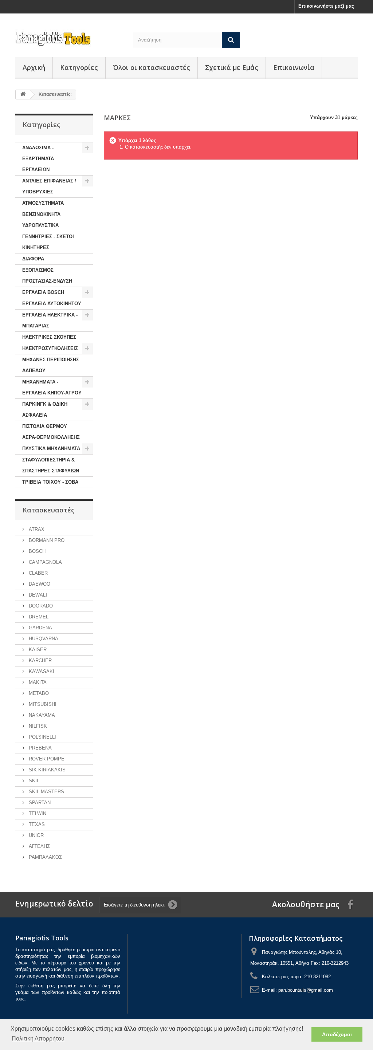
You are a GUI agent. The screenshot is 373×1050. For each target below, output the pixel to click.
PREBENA (39, 748)
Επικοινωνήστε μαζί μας (326, 6)
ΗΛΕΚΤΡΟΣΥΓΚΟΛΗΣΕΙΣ (50, 348)
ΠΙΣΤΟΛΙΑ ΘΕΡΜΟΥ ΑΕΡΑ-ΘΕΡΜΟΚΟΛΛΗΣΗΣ (51, 432)
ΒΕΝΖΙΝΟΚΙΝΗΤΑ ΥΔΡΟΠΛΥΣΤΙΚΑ (41, 220)
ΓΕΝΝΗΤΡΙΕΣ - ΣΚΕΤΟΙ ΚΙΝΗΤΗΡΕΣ (48, 242)
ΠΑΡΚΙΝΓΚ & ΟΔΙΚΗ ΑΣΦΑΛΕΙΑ (44, 409)
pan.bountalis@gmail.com (305, 990)
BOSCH (36, 551)
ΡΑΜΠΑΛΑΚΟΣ (44, 857)
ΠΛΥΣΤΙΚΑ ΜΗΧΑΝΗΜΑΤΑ (51, 448)
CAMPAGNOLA (44, 562)
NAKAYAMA (41, 715)
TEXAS (36, 824)
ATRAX (35, 529)
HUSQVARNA (42, 638)
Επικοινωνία (293, 67)
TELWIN (36, 813)
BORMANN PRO (45, 540)
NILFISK (37, 726)
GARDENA (39, 627)
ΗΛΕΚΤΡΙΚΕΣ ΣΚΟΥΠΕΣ (49, 337)
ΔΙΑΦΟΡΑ (33, 258)
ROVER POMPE (45, 759)
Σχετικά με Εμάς (231, 67)
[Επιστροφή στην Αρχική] (23, 94)
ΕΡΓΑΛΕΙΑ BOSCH (43, 292)
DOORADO (40, 606)
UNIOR (35, 835)
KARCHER (39, 660)
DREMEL (37, 617)
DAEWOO (38, 584)
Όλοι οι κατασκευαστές (151, 67)
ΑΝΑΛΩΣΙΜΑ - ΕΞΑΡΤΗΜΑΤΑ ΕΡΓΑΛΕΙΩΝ (38, 158)
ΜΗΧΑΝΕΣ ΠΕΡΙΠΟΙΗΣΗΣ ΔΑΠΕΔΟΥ (50, 365)
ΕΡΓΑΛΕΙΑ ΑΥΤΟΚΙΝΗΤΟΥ (51, 303)
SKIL (33, 780)
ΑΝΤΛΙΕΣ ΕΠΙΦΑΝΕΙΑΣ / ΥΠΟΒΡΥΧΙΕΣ (49, 186)
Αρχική (34, 67)
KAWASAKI (40, 671)
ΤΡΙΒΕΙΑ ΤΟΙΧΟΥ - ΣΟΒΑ (50, 482)
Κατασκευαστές (49, 510)
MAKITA (37, 682)
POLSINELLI (41, 737)
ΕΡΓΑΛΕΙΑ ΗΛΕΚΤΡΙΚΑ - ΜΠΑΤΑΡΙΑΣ (50, 320)
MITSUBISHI (41, 704)
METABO (38, 693)
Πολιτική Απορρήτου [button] (38, 1038)
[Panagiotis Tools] (68, 38)
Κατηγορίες (79, 67)
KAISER (37, 649)
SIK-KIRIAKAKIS (46, 769)
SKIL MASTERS (45, 791)
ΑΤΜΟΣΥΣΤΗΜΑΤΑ (43, 203)
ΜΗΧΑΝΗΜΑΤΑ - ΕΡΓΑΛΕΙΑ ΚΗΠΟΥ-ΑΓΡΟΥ (52, 387)
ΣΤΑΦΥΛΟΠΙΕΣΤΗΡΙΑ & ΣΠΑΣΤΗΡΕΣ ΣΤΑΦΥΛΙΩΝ (50, 465)
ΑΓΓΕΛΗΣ (38, 846)
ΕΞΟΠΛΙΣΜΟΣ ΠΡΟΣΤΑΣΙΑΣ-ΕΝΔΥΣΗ (47, 275)
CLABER (37, 573)
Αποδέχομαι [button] (337, 1034)
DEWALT (37, 595)
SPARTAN (39, 802)
